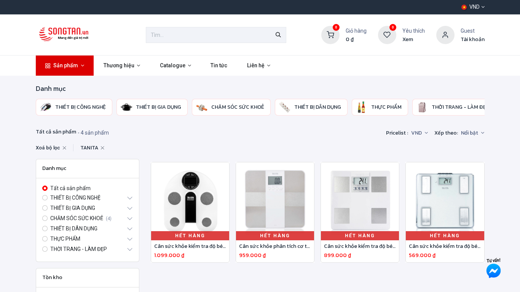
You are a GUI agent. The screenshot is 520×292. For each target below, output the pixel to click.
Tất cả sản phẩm (70, 188)
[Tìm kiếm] (278, 35)
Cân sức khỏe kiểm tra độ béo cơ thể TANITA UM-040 (445, 246)
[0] (330, 35)
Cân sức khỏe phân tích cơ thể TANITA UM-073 (275, 246)
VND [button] (417, 133)
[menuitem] (65, 66)
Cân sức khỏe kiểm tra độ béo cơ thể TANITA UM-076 (190, 246)
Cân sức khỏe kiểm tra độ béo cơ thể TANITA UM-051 (360, 246)
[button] (473, 133)
